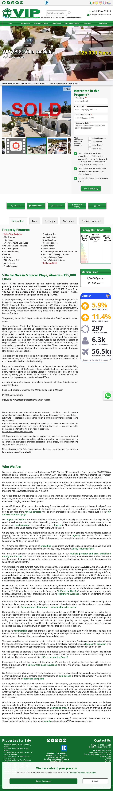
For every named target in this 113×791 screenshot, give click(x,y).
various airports (33, 512)
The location (97, 142)
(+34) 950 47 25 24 (101, 11)
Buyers (10, 519)
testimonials (20, 630)
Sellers (22, 519)
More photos (97, 149)
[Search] (69, 13)
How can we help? (83, 123)
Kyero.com (103, 360)
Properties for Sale (40, 23)
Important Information (72, 23)
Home (10, 23)
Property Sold (56, 23)
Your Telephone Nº (84, 115)
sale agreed (65, 676)
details (47, 721)
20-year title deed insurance (42, 665)
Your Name (81, 98)
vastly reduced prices (83, 548)
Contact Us (103, 23)
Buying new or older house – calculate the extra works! (48, 607)
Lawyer (58, 525)
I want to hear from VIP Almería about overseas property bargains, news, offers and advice (92, 171)
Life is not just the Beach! (55, 657)
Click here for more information (82, 773)
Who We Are (25, 23)
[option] (36, 145)
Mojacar (89, 644)
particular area (58, 708)
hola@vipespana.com (100, 14)
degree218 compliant (33, 678)
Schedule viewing (99, 138)
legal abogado (22, 525)
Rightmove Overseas (68, 594)
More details (97, 145)
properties (46, 546)
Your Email (81, 106)
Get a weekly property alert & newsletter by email (93, 179)
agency (76, 535)
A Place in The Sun (68, 591)
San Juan (101, 644)
